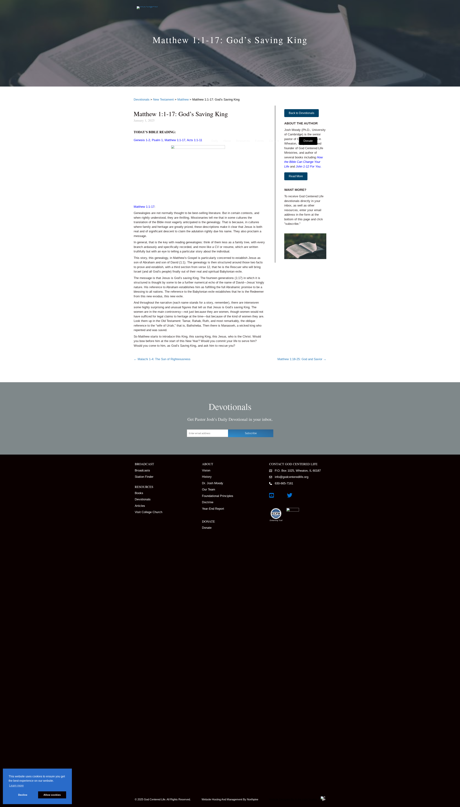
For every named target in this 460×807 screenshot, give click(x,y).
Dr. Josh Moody (212, 483)
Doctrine (207, 502)
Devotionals (143, 499)
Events (259, 140)
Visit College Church (148, 512)
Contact (274, 140)
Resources (243, 140)
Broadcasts (142, 470)
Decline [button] (22, 794)
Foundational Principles (217, 496)
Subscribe (251, 433)
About (227, 140)
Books (139, 493)
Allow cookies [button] (52, 794)
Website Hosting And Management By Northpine (230, 799)
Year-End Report (213, 508)
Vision (206, 470)
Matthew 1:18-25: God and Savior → (301, 359)
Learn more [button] (16, 785)
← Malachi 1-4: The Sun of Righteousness (162, 359)
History (207, 476)
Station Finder (144, 476)
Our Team (208, 489)
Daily (214, 140)
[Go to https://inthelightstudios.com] (295, 798)
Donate (206, 527)
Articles (140, 506)
